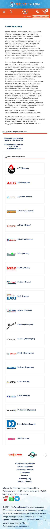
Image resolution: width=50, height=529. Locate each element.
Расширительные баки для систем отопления (13, 139)
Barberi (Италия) (24, 282)
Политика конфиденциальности (16, 526)
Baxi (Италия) (23, 296)
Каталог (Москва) (25, 481)
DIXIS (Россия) (23, 438)
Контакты (25, 475)
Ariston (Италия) (24, 225)
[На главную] (25, 5)
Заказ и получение (25, 466)
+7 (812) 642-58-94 (20, 494)
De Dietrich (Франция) (26, 410)
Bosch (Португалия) (25, 353)
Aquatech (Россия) (25, 196)
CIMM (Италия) (23, 395)
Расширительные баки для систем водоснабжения (13, 146)
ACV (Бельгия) (23, 168)
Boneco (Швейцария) (26, 339)
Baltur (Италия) (23, 267)
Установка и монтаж (25, 469)
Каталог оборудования (25, 463)
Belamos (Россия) (24, 310)
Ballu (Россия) (23, 253)
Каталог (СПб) (25, 478)
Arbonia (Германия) (25, 211)
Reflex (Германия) (13, 26)
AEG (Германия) (23, 182)
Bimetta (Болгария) (25, 324)
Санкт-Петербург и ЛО (40, 16)
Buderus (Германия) (25, 367)
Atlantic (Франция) (25, 239)
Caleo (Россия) (23, 381)
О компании (25, 472)
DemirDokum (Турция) (26, 424)
